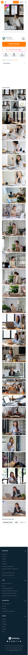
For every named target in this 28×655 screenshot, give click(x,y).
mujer (16, 534)
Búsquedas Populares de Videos (9, 607)
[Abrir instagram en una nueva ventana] (9, 653)
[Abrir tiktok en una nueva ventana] (15, 653)
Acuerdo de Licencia (6, 595)
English (4, 630)
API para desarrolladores (8, 578)
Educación (4, 575)
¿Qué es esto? (15, 60)
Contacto (4, 618)
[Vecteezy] (2, 2)
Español (4, 633)
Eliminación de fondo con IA (8, 584)
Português (4, 635)
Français (4, 640)
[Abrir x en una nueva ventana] (17, 653)
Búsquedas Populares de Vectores (10, 602)
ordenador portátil (7, 534)
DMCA (3, 597)
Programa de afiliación (7, 600)
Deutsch (4, 638)
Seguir (23, 39)
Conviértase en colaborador (8, 622)
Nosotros (4, 620)
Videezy (4, 570)
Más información (6, 63)
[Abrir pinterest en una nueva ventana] (13, 653)
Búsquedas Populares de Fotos (9, 605)
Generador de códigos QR (8, 587)
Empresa (4, 573)
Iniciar (21, 2)
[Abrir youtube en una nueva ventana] (20, 653)
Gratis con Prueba (14, 44)
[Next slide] (22, 534)
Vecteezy (4, 568)
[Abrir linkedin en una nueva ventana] (11, 653)
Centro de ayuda (6, 615)
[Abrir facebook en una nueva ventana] (7, 653)
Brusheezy (4, 565)
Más (3, 643)
